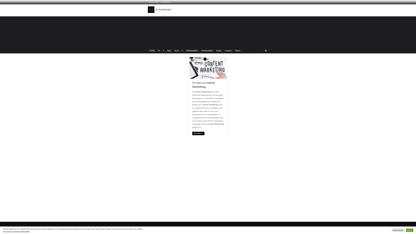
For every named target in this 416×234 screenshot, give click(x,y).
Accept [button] (409, 230)
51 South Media (163, 9)
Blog (169, 50)
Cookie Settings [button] (398, 230)
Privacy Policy (154, 2)
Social (218, 50)
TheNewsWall (207, 50)
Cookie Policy (165, 2)
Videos (237, 50)
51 (159, 50)
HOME (152, 50)
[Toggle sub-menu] (163, 50)
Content (228, 50)
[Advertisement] (208, 31)
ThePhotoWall (192, 50)
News (176, 50)
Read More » (199, 133)
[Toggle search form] (266, 51)
